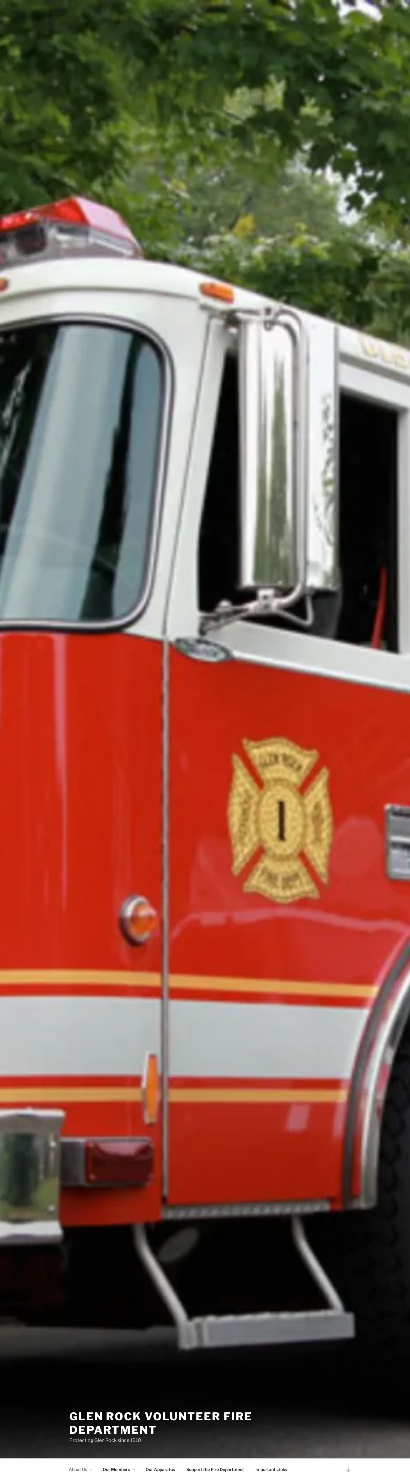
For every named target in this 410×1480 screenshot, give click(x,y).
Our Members (116, 1469)
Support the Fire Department (215, 1469)
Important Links (271, 1469)
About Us (78, 1469)
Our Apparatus (160, 1469)
